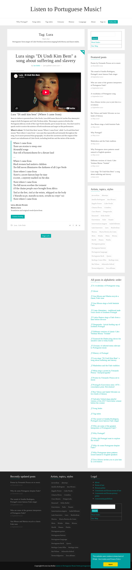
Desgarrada (107, 211)
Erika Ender (105, 215)
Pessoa (101, 240)
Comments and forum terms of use (108, 490)
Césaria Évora (97, 207)
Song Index (97, 408)
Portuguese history (99, 248)
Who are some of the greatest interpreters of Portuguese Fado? (103, 427)
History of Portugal (100, 353)
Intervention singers (99, 223)
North (94, 240)
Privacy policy (100, 488)
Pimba (108, 240)
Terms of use (99, 485)
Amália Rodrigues (98, 199)
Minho (100, 236)
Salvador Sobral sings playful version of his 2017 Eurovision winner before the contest (106, 401)
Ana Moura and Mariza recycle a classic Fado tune (105, 297)
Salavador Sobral (108, 264)
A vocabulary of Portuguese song (103, 94)
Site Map (94, 46)
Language (82, 22)
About (93, 22)
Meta (93, 236)
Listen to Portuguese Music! (66, 8)
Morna (114, 236)
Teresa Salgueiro (98, 268)
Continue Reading (17, 217)
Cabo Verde (22, 225)
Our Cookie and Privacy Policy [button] (109, 559)
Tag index (49, 22)
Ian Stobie (36, 65)
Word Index (95, 42)
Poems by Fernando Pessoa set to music (106, 63)
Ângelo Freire (97, 203)
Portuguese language (99, 252)
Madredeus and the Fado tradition (103, 141)
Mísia (107, 236)
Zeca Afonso (110, 268)
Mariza (94, 232)
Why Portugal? (22, 22)
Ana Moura (111, 199)
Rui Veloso (95, 264)
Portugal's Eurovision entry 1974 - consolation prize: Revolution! (105, 386)
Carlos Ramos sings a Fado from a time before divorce (105, 318)
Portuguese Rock (98, 256)
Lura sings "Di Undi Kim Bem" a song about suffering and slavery (46, 58)
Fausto (110, 219)
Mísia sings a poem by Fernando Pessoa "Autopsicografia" (105, 372)
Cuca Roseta (96, 211)
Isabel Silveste (114, 223)
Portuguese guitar (98, 244)
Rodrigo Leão (113, 260)
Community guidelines (103, 498)
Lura (15, 225)
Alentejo (105, 195)
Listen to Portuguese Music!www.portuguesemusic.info (77, 566)
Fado (104, 219)
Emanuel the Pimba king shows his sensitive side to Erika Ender (106, 340)
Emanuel (95, 215)
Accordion (95, 195)
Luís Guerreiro (97, 227)
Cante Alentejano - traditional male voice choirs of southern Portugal (105, 311)
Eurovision (96, 219)
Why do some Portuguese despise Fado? (105, 446)
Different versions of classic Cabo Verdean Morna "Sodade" (105, 332)
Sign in (102, 22)
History (71, 22)
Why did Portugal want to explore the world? (105, 439)
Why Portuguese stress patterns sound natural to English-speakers (104, 453)
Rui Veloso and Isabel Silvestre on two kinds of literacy (105, 393)
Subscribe (113, 22)
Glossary (60, 22)
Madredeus (115, 227)
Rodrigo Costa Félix (99, 260)
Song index (36, 22)
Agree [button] (110, 564)
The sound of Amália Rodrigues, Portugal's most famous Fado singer (105, 420)
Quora (109, 256)
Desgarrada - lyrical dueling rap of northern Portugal (105, 325)
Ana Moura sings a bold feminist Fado (105, 124)
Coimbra (107, 207)
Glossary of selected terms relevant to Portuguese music (105, 347)
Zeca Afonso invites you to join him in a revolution (106, 461)
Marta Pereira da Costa (107, 232)
